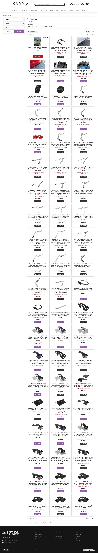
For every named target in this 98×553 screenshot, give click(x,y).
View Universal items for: (39, 26)
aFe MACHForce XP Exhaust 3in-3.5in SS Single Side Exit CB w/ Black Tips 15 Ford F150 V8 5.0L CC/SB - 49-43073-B (38, 241)
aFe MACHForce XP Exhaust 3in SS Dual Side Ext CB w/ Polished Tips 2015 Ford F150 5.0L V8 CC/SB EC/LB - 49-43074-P (83, 217)
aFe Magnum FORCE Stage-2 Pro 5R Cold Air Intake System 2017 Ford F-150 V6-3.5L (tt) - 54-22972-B (60, 337)
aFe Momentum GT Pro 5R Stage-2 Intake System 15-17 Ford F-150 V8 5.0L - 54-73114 (37, 506)
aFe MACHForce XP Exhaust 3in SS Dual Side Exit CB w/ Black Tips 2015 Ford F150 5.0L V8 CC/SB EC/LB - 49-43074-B (38, 217)
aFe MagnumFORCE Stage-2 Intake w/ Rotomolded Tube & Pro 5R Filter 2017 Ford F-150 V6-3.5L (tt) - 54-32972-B (83, 459)
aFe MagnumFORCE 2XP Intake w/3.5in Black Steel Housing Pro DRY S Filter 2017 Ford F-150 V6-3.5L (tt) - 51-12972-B (60, 386)
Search (19, 31)
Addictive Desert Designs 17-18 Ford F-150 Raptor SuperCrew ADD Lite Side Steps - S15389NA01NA (83, 49)
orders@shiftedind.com (10, 542)
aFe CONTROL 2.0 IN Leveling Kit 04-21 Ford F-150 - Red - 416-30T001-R (37, 144)
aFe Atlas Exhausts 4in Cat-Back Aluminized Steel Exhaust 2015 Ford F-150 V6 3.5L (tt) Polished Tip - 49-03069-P (60, 120)
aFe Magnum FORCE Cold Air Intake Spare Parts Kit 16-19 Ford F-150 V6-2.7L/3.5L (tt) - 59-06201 (60, 314)
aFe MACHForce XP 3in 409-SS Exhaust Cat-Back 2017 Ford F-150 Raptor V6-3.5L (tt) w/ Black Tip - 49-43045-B (60, 192)
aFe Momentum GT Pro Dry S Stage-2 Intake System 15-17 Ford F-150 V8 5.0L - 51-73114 (83, 506)
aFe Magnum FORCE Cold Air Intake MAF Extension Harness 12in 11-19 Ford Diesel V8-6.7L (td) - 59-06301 (38, 314)
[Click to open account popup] (82, 4)
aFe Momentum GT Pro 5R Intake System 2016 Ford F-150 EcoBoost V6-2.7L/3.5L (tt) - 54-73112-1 (83, 483)
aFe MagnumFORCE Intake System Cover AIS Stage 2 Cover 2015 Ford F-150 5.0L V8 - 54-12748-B (38, 410)
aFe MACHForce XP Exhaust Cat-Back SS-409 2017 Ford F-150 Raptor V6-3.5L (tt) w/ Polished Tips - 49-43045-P (83, 241)
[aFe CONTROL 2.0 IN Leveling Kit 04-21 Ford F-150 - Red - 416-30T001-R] (38, 137)
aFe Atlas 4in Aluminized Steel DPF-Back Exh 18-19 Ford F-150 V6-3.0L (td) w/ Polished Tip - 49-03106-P (38, 120)
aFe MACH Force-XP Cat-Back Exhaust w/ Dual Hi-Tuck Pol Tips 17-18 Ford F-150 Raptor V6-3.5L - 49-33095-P (60, 168)
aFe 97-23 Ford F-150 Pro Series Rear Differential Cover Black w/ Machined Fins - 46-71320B (60, 96)
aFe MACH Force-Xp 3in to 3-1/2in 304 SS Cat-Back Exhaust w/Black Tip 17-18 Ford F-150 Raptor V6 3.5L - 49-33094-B (37, 168)
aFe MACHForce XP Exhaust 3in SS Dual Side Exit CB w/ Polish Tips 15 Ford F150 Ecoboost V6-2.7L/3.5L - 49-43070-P (60, 217)
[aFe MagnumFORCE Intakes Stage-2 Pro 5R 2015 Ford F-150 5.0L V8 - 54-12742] (83, 402)
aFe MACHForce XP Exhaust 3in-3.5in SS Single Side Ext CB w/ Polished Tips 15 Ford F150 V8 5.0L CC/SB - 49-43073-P (60, 241)
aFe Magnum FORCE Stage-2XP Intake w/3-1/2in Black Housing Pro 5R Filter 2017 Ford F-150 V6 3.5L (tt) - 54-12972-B (38, 386)
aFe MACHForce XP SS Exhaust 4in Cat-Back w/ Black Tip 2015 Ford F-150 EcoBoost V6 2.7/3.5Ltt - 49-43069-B (83, 266)
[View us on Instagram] (7, 550)
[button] (50, 4)
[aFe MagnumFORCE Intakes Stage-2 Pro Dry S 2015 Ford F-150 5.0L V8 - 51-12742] (38, 427)
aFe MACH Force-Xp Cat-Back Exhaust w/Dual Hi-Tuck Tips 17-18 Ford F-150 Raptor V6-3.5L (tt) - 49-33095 (83, 168)
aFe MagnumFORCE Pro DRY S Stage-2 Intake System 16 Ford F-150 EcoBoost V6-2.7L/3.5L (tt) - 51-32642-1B (38, 459)
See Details (60, 56)
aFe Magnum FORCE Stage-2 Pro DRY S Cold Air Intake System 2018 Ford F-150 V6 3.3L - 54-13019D (83, 362)
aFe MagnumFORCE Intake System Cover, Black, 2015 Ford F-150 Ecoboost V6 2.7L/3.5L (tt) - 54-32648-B (60, 410)
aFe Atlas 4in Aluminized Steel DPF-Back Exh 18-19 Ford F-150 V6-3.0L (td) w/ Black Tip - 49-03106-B (83, 96)
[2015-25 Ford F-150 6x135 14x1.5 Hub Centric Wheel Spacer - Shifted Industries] (45, 37)
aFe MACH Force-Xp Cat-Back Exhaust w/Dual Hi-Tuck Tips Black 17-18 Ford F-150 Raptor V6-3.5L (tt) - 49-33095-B (37, 192)
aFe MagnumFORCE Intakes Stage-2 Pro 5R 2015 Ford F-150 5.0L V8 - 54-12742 (83, 410)
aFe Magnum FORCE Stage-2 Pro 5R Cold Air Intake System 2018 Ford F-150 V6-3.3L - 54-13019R (38, 362)
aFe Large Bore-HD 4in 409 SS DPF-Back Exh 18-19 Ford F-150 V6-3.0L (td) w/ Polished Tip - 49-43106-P (83, 144)
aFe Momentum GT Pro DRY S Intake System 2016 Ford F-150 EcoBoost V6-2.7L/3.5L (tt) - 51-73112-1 (60, 506)
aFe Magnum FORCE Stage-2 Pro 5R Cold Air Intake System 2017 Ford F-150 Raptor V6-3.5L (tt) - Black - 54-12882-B (38, 338)
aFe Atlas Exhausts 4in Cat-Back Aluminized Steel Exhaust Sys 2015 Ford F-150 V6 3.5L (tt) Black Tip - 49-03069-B (83, 120)
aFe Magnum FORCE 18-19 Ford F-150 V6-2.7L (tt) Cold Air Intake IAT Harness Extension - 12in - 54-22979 (83, 290)
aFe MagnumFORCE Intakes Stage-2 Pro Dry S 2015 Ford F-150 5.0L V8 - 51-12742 (38, 434)
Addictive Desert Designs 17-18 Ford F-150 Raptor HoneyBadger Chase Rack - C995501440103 (60, 49)
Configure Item (37, 56)
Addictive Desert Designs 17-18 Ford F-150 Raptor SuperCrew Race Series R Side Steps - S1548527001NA (38, 72)
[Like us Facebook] (4, 550)
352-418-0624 (8, 537)
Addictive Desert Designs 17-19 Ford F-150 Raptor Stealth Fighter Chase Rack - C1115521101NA (60, 72)
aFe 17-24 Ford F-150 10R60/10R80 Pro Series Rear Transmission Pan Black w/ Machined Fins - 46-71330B (37, 96)
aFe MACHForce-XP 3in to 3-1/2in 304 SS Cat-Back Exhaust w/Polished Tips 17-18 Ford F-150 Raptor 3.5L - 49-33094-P (60, 290)
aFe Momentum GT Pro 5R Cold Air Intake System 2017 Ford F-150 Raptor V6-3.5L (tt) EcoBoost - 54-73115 (60, 484)
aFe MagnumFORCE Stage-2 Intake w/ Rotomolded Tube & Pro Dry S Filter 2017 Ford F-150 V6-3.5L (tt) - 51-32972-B (37, 484)
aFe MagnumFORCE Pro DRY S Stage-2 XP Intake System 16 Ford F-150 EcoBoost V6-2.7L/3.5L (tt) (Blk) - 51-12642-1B (60, 459)
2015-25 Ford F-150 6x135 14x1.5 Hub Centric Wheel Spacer (37, 48)
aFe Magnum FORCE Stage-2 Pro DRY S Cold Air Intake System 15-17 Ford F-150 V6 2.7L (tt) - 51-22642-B (60, 362)
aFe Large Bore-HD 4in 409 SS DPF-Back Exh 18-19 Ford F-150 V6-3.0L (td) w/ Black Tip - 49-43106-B (60, 144)
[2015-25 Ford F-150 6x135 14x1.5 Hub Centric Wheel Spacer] (38, 41)
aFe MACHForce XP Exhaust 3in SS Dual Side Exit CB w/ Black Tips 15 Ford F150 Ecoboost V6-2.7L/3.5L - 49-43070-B (83, 192)
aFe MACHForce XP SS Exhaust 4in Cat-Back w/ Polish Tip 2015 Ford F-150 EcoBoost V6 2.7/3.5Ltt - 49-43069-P (37, 290)
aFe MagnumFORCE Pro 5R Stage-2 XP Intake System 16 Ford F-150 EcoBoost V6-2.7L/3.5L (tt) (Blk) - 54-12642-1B (83, 435)
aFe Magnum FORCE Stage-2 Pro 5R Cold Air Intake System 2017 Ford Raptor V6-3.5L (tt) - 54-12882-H (83, 337)
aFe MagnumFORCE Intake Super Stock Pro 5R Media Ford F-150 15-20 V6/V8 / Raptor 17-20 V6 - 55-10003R (83, 385)
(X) (27, 21)
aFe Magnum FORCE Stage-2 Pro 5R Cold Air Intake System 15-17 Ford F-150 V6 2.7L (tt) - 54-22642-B (83, 314)
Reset (8, 31)
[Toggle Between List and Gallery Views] (92, 31)
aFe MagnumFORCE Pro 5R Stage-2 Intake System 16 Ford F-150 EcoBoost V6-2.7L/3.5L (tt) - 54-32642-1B (60, 435)
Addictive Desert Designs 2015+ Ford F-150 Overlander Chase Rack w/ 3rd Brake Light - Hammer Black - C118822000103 (83, 72)
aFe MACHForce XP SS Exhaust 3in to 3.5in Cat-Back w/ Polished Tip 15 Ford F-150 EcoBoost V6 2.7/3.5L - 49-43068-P (60, 266)
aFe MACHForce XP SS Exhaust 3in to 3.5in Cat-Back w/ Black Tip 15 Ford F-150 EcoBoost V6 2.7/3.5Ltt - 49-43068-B (37, 266)
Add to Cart (60, 81)
